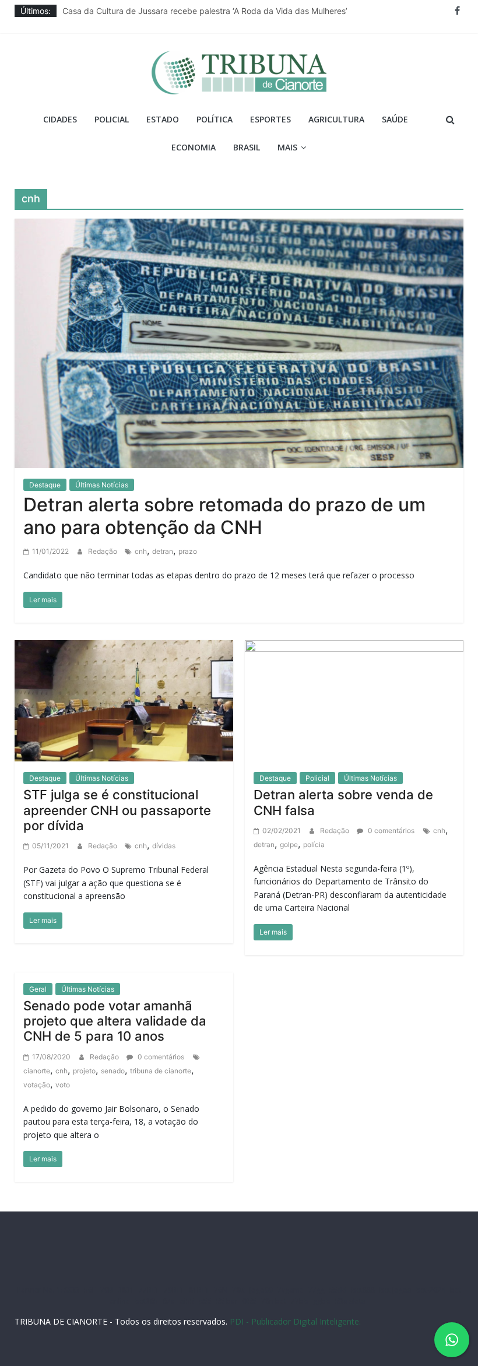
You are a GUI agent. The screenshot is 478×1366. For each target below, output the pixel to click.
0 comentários (390, 830)
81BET (199, 1290)
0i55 (249, 1301)
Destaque (45, 484)
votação (36, 1084)
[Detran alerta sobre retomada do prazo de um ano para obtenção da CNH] (239, 342)
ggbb (322, 1301)
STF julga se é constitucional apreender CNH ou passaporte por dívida (117, 810)
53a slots (350, 1301)
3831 (126, 1290)
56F (90, 1290)
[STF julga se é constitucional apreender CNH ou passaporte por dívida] (124, 699)
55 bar (227, 1301)
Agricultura (336, 119)
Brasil (246, 147)
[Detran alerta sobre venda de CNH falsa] (354, 699)
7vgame (290, 1290)
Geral (38, 989)
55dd (338, 1290)
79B (106, 1290)
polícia (314, 844)
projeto (84, 1070)
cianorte (36, 1070)
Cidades (60, 119)
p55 (205, 1301)
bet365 (146, 1301)
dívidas (163, 845)
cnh (141, 551)
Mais (287, 147)
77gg (316, 1290)
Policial (111, 119)
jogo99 (261, 1290)
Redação (103, 551)
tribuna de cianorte (160, 1070)
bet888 (363, 1290)
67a (169, 1301)
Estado (162, 119)
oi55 (187, 1301)
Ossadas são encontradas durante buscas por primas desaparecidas (193, 7)
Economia (193, 147)
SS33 (71, 1290)
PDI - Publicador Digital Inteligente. (295, 1321)
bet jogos (395, 1290)
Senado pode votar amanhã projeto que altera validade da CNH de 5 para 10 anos (114, 1021)
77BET (149, 1290)
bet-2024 (430, 1290)
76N (220, 1290)
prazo (187, 551)
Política (214, 119)
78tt (238, 1290)
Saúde (395, 119)
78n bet (273, 1301)
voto (62, 1084)
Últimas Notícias (101, 484)
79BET (174, 1290)
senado (113, 1070)
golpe (289, 844)
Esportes (270, 119)
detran (162, 551)
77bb (299, 1301)
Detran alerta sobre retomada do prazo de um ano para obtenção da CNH (224, 515)
